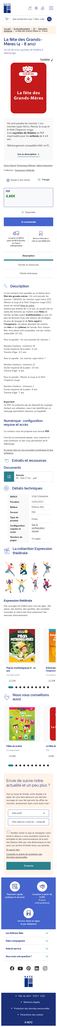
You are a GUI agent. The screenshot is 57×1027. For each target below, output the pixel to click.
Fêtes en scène (27, 305)
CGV (35, 995)
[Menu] (51, 8)
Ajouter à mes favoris (20, 180)
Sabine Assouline (44, 165)
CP (34, 29)
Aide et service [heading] (13, 948)
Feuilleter (45, 59)
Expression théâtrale (24, 170)
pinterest (28, 968)
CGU (42, 995)
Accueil (7, 29)
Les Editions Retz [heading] (14, 933)
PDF (8, 191)
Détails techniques (28, 273)
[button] (28, 88)
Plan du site (24, 995)
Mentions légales (32, 1002)
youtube (20, 968)
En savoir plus (13, 849)
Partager (46, 179)
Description (28, 255)
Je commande (28, 221)
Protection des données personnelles (31, 1008)
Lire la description (26, 154)
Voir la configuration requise (38, 527)
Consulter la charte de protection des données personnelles (24, 856)
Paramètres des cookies (31, 1014)
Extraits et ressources (28, 264)
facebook (12, 968)
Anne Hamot (10, 165)
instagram (45, 968)
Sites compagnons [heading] (15, 941)
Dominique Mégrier (26, 165)
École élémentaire (22, 29)
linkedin (36, 968)
